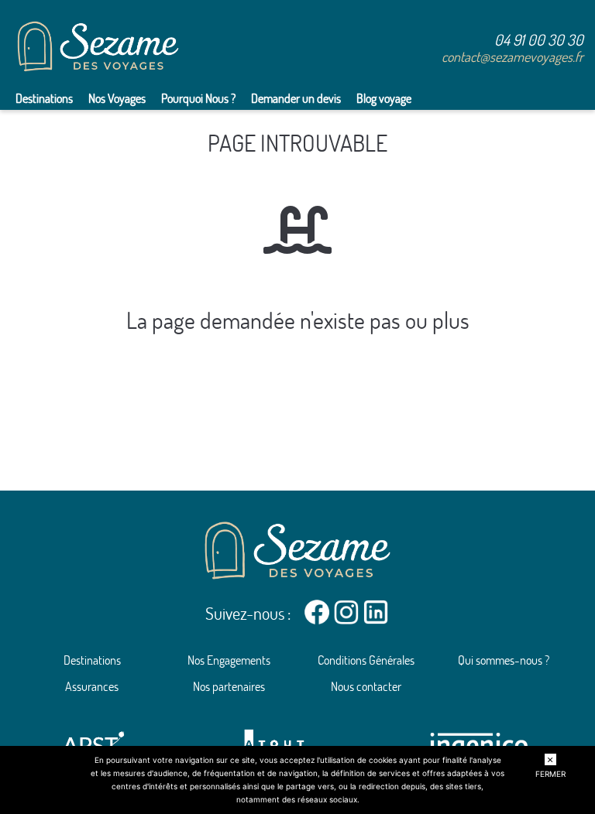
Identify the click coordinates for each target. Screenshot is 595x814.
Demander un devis (296, 98)
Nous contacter (366, 686)
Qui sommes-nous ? (503, 660)
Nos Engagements (228, 660)
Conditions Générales (366, 660)
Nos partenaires (229, 686)
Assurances (92, 686)
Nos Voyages (117, 98)
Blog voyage (383, 98)
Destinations (44, 98)
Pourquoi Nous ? (198, 98)
